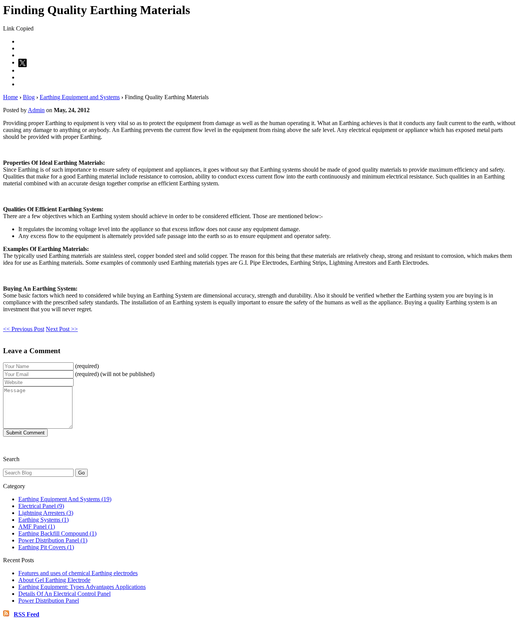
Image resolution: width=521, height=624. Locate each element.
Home (10, 97)
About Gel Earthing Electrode (54, 580)
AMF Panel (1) (36, 526)
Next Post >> (62, 329)
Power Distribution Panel (48, 600)
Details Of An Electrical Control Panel (64, 593)
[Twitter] (23, 62)
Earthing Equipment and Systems (80, 97)
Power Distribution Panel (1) (52, 540)
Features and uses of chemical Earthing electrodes (78, 573)
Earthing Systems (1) (43, 519)
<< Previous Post (23, 329)
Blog (29, 97)
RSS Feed (26, 614)
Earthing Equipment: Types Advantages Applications (82, 587)
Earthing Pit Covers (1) (46, 547)
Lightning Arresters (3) (45, 513)
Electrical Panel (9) (41, 506)
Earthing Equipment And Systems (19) (64, 499)
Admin (36, 110)
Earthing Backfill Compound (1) (57, 533)
